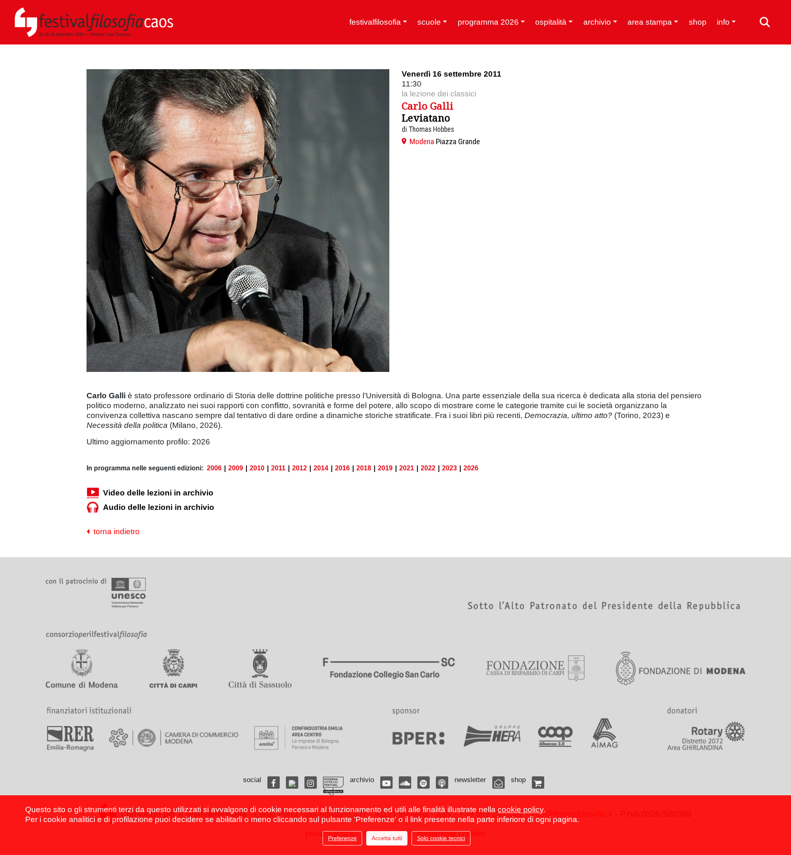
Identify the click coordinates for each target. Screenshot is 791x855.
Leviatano (426, 117)
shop (698, 22)
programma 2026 (488, 22)
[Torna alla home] (94, 22)
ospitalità (550, 22)
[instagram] (310, 782)
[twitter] (292, 782)
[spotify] (423, 782)
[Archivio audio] (93, 507)
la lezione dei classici (439, 93)
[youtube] (386, 782)
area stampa (649, 22)
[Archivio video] (93, 493)
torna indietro (114, 531)
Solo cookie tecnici (441, 838)
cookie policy (520, 809)
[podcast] (442, 782)
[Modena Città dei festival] (333, 787)
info (723, 22)
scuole (429, 22)
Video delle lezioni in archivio (158, 492)
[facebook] (273, 782)
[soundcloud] (405, 782)
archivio (597, 22)
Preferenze (342, 838)
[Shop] (538, 782)
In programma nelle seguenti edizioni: (145, 468)
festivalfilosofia (375, 22)
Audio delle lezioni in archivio (158, 507)
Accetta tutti (387, 838)
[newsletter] (498, 782)
